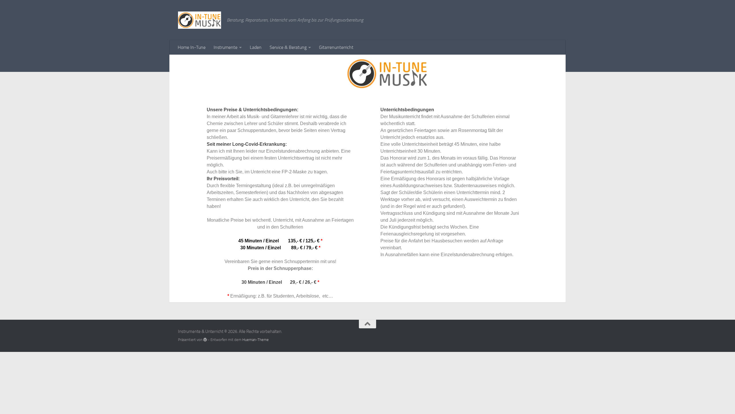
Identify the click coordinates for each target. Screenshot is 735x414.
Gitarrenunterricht (336, 47)
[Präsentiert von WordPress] (205, 340)
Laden (256, 47)
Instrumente (225, 47)
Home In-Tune (192, 47)
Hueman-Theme (255, 340)
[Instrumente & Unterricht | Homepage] (199, 20)
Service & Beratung (288, 47)
